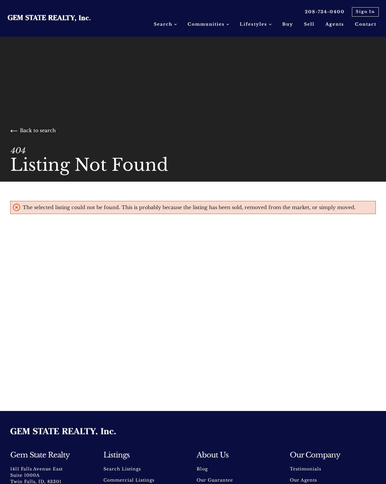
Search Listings (122, 469)
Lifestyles (254, 24)
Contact (365, 24)
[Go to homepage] (55, 18)
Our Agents (303, 480)
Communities (207, 24)
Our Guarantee (215, 480)
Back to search (38, 130)
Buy (287, 24)
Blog (202, 469)
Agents (334, 24)
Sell (309, 24)
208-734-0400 (325, 11)
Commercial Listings (128, 480)
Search (164, 24)
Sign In (365, 11)
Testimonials (305, 469)
